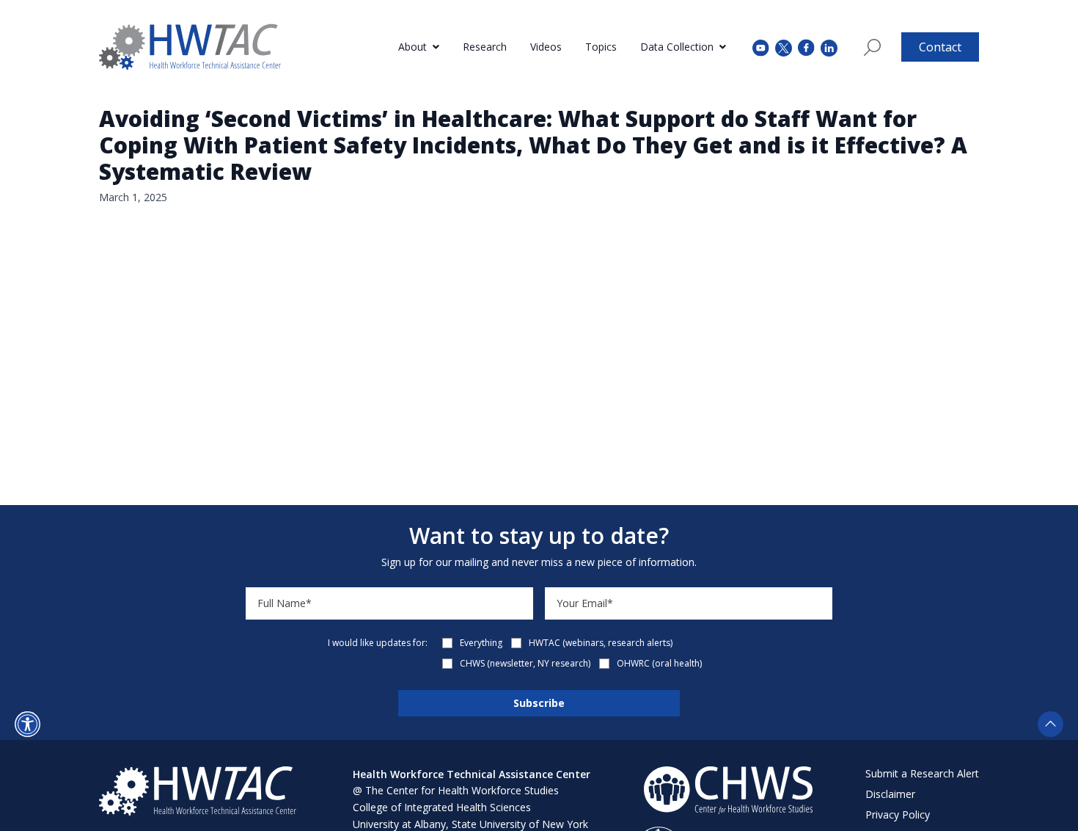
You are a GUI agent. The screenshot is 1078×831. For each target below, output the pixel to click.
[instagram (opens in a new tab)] (829, 46)
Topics (601, 47)
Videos (546, 47)
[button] (27, 724)
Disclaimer (890, 794)
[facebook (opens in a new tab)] (806, 47)
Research (485, 47)
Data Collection (677, 47)
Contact (940, 47)
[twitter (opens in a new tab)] (783, 46)
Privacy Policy (897, 814)
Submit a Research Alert (922, 773)
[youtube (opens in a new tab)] (760, 46)
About (412, 47)
